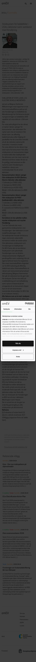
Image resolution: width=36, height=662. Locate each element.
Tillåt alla (18, 343)
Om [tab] (29, 309)
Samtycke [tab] (6, 309)
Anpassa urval (16, 350)
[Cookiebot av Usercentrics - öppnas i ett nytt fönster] (25, 303)
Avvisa (18, 357)
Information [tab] (18, 309)
